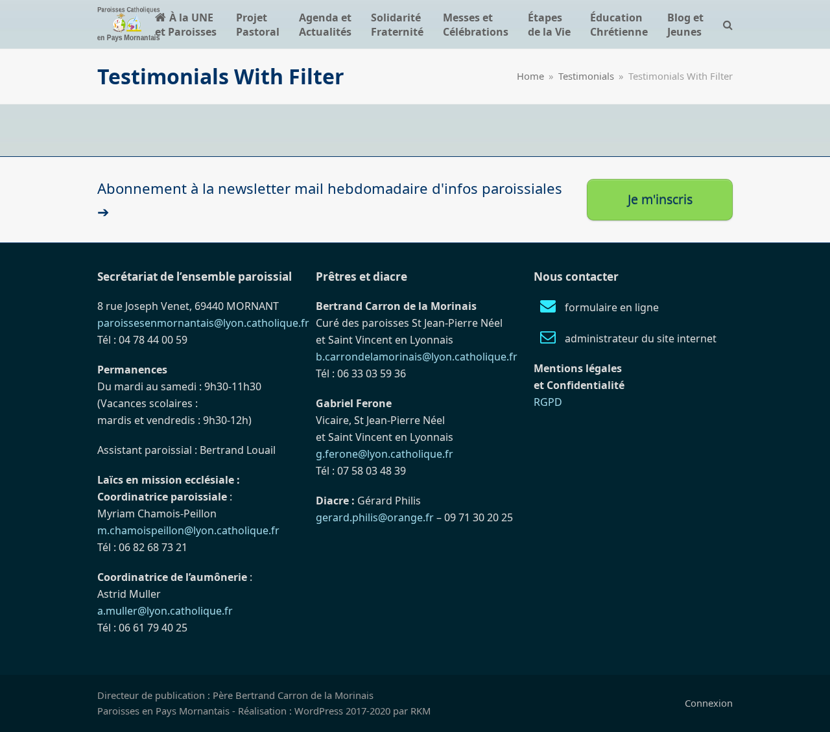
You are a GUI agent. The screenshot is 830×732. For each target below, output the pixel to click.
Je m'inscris (660, 199)
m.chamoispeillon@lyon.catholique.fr (188, 530)
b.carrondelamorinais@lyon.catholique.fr (416, 356)
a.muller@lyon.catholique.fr (165, 611)
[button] (727, 24)
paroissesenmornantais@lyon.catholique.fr (203, 323)
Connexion (709, 702)
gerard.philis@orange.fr (375, 517)
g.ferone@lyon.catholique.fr (384, 454)
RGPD (548, 402)
